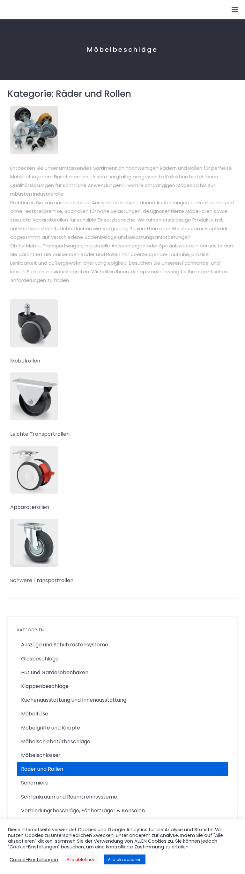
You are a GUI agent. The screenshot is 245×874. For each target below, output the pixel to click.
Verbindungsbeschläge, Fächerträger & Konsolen (83, 810)
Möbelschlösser (41, 755)
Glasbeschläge (40, 658)
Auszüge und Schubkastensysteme (64, 644)
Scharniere (34, 782)
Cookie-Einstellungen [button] (34, 859)
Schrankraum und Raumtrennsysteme (69, 796)
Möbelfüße (34, 713)
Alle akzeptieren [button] (125, 859)
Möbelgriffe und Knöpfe (50, 727)
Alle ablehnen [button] (81, 859)
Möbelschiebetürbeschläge (55, 741)
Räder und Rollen (42, 769)
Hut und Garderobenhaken (54, 672)
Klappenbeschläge (45, 686)
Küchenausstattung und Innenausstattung (73, 700)
